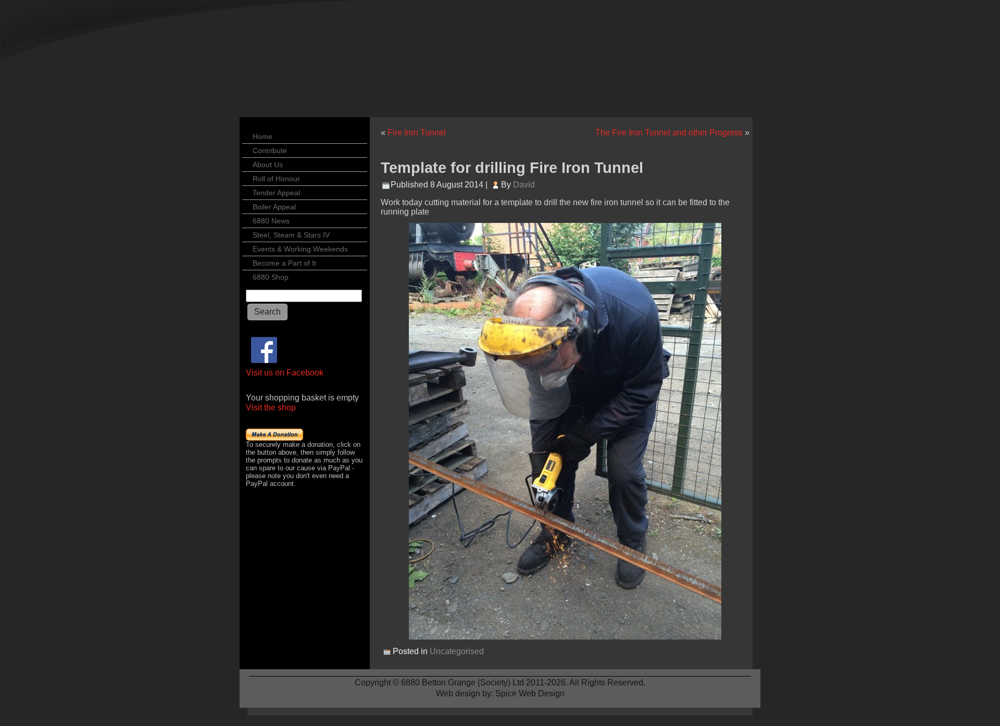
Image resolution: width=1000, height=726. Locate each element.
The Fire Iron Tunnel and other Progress (669, 132)
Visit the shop (271, 407)
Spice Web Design (530, 693)
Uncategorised (457, 651)
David (524, 184)
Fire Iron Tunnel (417, 132)
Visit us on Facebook (284, 372)
